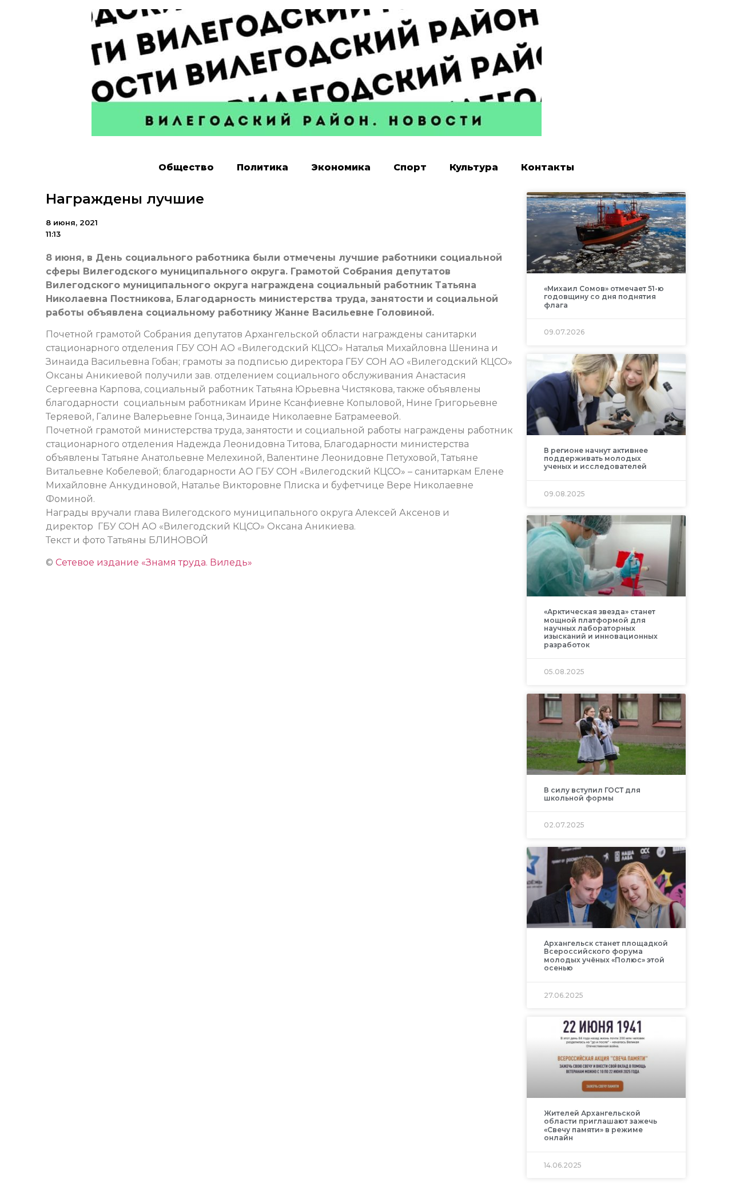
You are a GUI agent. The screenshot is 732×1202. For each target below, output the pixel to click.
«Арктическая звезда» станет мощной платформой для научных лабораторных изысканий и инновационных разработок (601, 628)
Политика (262, 167)
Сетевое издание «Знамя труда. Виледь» (153, 562)
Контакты (547, 167)
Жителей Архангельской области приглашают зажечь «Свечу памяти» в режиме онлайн (600, 1125)
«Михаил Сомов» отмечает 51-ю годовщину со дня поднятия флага (604, 296)
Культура (473, 167)
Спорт (410, 167)
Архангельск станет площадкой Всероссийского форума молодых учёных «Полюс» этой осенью (606, 955)
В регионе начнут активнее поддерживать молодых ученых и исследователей (596, 458)
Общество (186, 167)
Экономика (341, 167)
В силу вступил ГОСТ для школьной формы (592, 794)
